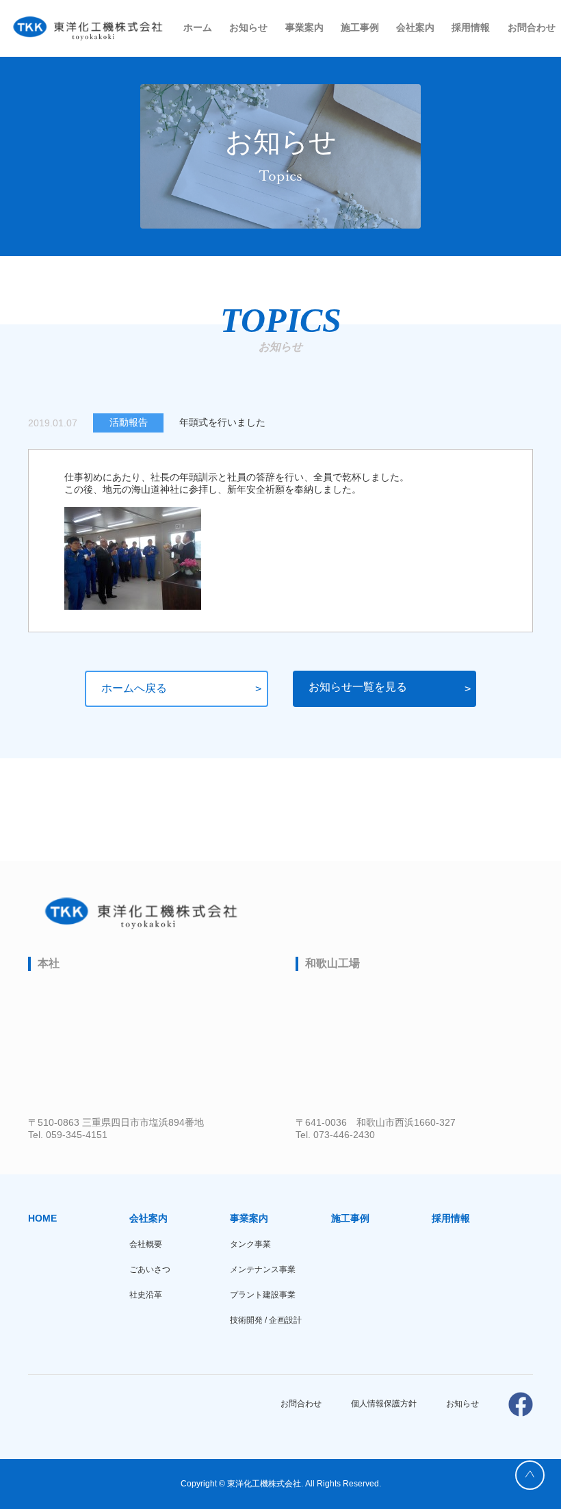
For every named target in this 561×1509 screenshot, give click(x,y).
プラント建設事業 (263, 1295)
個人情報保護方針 (384, 1403)
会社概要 (145, 1244)
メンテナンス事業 (263, 1269)
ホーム (197, 27)
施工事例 (360, 27)
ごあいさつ (149, 1269)
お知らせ (248, 27)
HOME (42, 1218)
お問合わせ (532, 27)
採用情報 (471, 27)
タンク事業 (250, 1244)
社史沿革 (145, 1295)
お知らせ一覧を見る (358, 687)
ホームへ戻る (134, 688)
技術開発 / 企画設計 (266, 1320)
